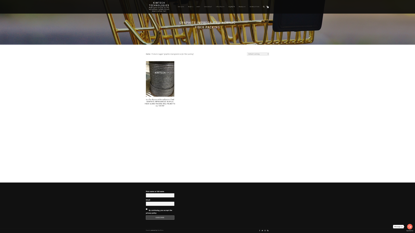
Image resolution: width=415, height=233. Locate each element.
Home (148, 54)
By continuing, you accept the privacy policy (159, 211)
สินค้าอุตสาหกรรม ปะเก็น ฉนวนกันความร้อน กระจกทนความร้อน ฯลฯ (159, 9)
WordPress (160, 230)
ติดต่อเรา (242, 6)
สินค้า (190, 6)
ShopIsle (148, 230)
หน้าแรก (181, 6)
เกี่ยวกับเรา (220, 6)
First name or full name (155, 191)
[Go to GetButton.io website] (409, 230)
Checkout (208, 6)
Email (148, 200)
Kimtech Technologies (159, 4)
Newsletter (254, 6)
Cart (198, 6)
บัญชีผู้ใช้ (232, 6)
